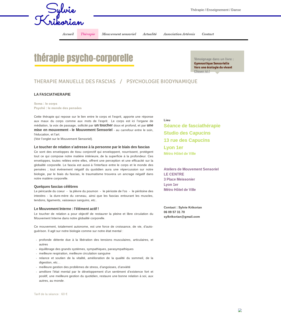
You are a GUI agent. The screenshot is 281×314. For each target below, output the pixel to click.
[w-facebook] (240, 310)
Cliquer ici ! (202, 71)
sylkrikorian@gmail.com (182, 216)
